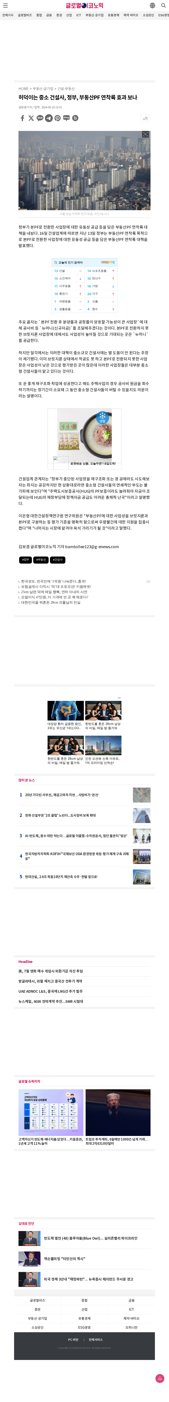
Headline (25, 962)
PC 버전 (73, 1340)
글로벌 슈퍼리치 (29, 1082)
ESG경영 (84, 1328)
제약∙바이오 (130, 15)
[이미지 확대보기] (145, 134)
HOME (23, 89)
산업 (69, 15)
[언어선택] (152, 5)
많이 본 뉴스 (26, 780)
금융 (49, 15)
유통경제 (113, 15)
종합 (39, 15)
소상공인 (148, 15)
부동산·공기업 (94, 15)
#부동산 (41, 560)
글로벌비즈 (25, 15)
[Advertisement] (84, 49)
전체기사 (7, 15)
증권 (59, 15)
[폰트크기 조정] (145, 118)
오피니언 (131, 1328)
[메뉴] (5, 5)
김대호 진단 (26, 1224)
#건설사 (57, 560)
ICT (78, 15)
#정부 (25, 560)
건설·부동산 (66, 89)
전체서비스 (96, 1340)
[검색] (163, 5)
